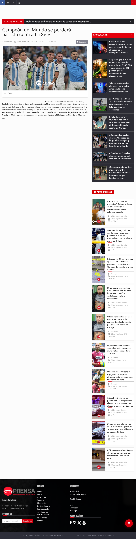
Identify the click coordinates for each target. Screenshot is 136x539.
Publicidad (74, 491)
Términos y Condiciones (86, 535)
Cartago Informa (43, 506)
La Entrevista (42, 517)
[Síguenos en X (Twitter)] (13, 2)
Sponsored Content (78, 494)
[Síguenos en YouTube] (19, 2)
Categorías (41, 497)
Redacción (8, 42)
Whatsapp (74, 507)
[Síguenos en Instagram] (8, 2)
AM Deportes (42, 511)
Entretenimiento (43, 514)
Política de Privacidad (106, 535)
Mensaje (73, 510)
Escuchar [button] (82, 42)
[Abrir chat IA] (129, 523)
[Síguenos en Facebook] (2, 2)
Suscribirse (27, 521)
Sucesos (40, 500)
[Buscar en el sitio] (133, 2)
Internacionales (43, 508)
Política (40, 520)
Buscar (40, 494)
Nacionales (41, 503)
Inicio (39, 491)
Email (72, 504)
